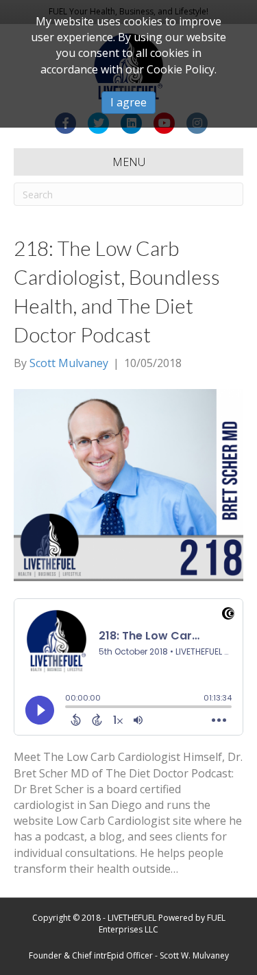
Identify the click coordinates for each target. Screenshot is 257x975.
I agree (128, 102)
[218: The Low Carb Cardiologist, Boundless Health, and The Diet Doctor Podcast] (128, 483)
